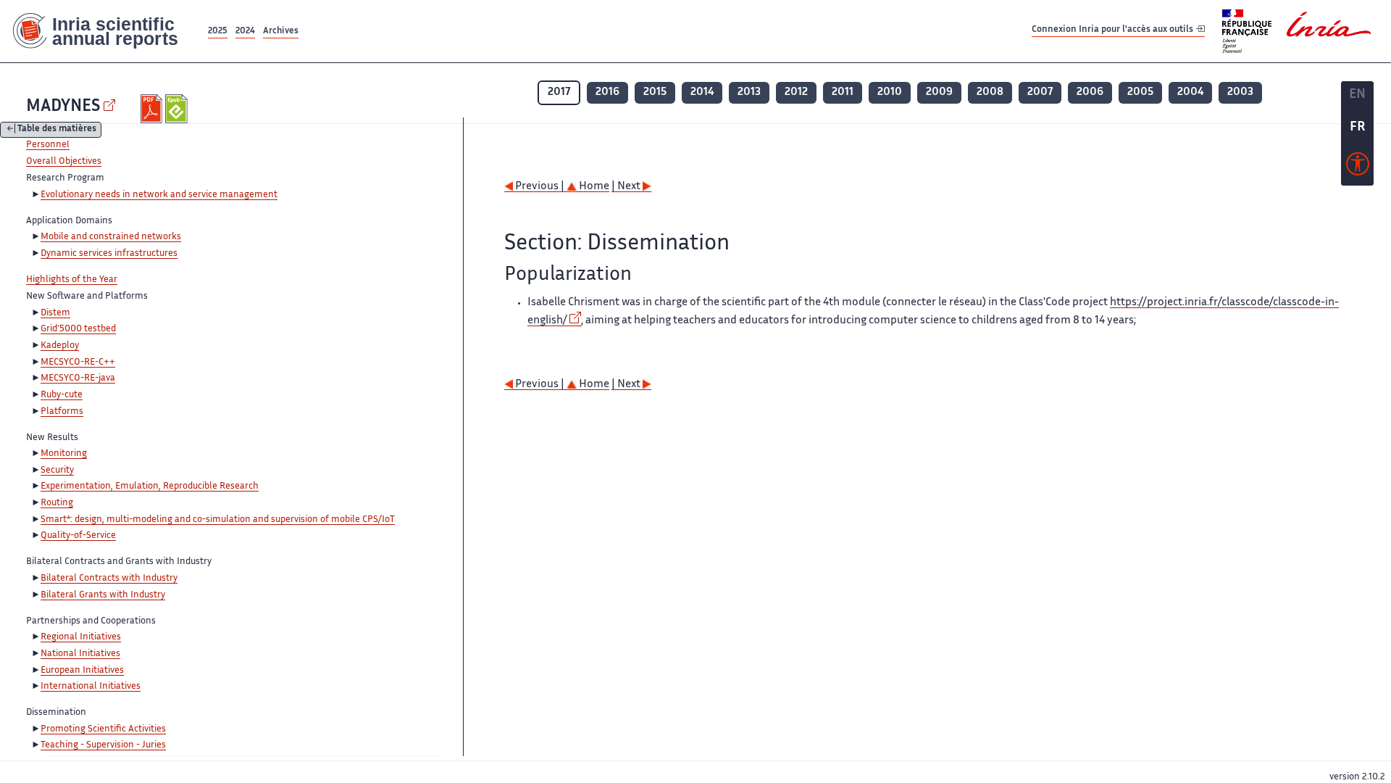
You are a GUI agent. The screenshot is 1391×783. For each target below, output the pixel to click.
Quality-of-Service (78, 535)
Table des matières (56, 130)
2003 (1240, 92)
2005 (1140, 92)
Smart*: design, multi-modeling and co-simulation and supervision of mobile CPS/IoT (218, 519)
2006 (1090, 92)
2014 (702, 92)
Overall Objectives (63, 161)
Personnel (48, 145)
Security (57, 470)
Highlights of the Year (71, 280)
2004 (1190, 92)
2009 (939, 92)
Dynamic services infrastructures (109, 253)
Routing (57, 503)
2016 (607, 92)
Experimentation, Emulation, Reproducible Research (150, 486)
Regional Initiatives (81, 637)
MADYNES (63, 107)
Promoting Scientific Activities (103, 729)
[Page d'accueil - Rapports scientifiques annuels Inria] (102, 31)
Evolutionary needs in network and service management (159, 195)
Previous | (540, 186)
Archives (280, 32)
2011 (842, 92)
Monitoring (64, 454)
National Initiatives (80, 654)
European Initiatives (82, 670)
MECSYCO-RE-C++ (78, 362)
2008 (990, 92)
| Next (627, 186)
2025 (217, 32)
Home (593, 186)
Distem (55, 313)
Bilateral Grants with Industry (103, 595)
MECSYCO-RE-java (78, 378)
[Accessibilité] (1358, 167)
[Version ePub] (178, 108)
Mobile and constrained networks (111, 237)
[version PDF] (153, 108)
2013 (749, 92)
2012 (796, 92)
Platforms (62, 411)
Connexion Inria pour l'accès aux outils (1113, 31)
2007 (1040, 92)
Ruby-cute (62, 395)
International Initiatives (91, 686)
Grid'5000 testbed (78, 329)
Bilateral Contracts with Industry (109, 578)
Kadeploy (60, 345)
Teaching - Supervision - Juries (103, 745)
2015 (655, 92)
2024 (245, 32)
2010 (889, 92)
